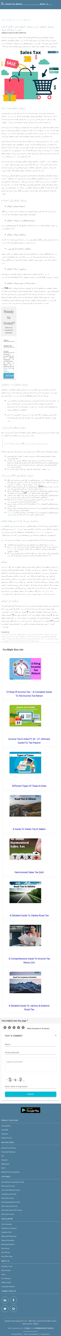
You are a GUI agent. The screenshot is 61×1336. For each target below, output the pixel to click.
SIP (2, 1156)
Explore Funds (6, 1138)
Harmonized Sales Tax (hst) (29, 872)
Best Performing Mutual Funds (12, 1182)
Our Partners (6, 1278)
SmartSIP (4, 1130)
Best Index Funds (7, 1214)
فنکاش (28, 20)
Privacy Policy (7, 368)
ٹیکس (34, 141)
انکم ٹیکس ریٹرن (18, 20)
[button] (31, 1035)
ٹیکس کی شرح (30, 443)
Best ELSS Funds (7, 1198)
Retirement (5, 1164)
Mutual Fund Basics (8, 1148)
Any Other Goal (6, 1256)
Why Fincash (6, 1270)
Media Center (6, 1282)
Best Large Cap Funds (9, 1206)
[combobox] (18, 5)
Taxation (4, 1160)
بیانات (10, 512)
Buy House (5, 1248)
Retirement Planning (8, 1236)
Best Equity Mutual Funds (10, 1202)
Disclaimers (45, 1334)
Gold (3, 1168)
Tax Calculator (6, 1224)
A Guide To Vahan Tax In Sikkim (29, 829)
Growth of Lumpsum (9, 1228)
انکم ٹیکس (40, 532)
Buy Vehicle (5, 1252)
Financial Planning (8, 1152)
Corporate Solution (8, 1286)
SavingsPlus (6, 1126)
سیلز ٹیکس (5, 20)
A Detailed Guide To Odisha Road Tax (29, 915)
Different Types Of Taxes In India (29, 786)
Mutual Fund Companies (10, 1172)
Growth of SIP (6, 1232)
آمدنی (10, 549)
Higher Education (7, 1240)
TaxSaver (4, 1134)
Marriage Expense (7, 1244)
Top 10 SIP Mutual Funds (10, 1190)
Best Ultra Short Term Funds (11, 1210)
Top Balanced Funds (8, 1194)
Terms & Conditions (31, 1334)
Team (3, 1274)
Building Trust (6, 1266)
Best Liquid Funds (8, 1186)
